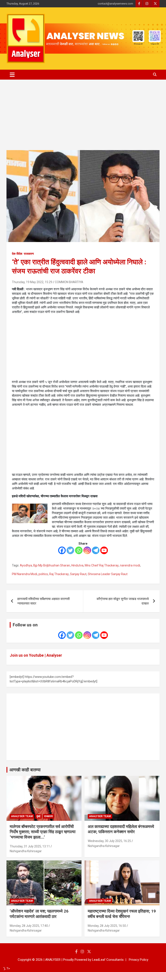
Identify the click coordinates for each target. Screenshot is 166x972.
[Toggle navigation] (12, 75)
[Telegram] (95, 550)
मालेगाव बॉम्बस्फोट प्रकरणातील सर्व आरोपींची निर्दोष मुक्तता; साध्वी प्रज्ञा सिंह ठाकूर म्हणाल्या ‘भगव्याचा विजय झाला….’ (42, 832)
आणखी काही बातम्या (25, 769)
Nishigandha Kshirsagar (26, 851)
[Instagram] (87, 550)
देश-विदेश (17, 253)
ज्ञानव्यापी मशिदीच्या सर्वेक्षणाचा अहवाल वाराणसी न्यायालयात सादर (43, 601)
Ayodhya (26, 565)
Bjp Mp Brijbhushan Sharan (51, 565)
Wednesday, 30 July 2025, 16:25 (109, 841)
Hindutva (77, 565)
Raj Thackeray (59, 574)
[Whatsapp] (79, 550)
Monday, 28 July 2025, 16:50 (107, 925)
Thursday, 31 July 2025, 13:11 (30, 846)
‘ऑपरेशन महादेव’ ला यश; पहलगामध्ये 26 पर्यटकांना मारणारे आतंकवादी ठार (39, 914)
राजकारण (29, 253)
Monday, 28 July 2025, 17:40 (29, 925)
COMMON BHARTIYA (69, 282)
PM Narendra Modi (24, 574)
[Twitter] (70, 550)
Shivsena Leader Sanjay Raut (108, 574)
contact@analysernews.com (115, 3)
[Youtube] (104, 550)
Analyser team (22, 816)
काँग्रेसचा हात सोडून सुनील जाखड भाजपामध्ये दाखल (123, 601)
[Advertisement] (83, 118)
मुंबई (38, 816)
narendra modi (130, 565)
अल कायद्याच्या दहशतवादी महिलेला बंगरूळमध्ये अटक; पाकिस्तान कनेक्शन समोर (121, 829)
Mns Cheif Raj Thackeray (102, 565)
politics (43, 574)
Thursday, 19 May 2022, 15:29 (32, 282)
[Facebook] (62, 550)
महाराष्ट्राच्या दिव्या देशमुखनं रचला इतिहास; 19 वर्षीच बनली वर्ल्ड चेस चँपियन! (122, 914)
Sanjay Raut (78, 574)
